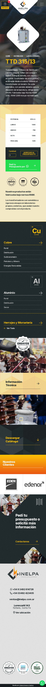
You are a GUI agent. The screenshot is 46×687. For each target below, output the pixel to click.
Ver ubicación (22, 612)
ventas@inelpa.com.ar (21, 599)
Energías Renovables (12, 266)
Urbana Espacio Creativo (26, 685)
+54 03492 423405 (23, 593)
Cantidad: (12, 151)
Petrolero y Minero (11, 261)
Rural (6, 248)
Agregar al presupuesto (29, 153)
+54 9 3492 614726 (22, 589)
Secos (6, 307)
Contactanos (22, 541)
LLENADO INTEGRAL (33, 56)
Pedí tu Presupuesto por (17, 165)
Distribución (8, 252)
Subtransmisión (10, 257)
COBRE (8, 56)
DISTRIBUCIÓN (18, 56)
